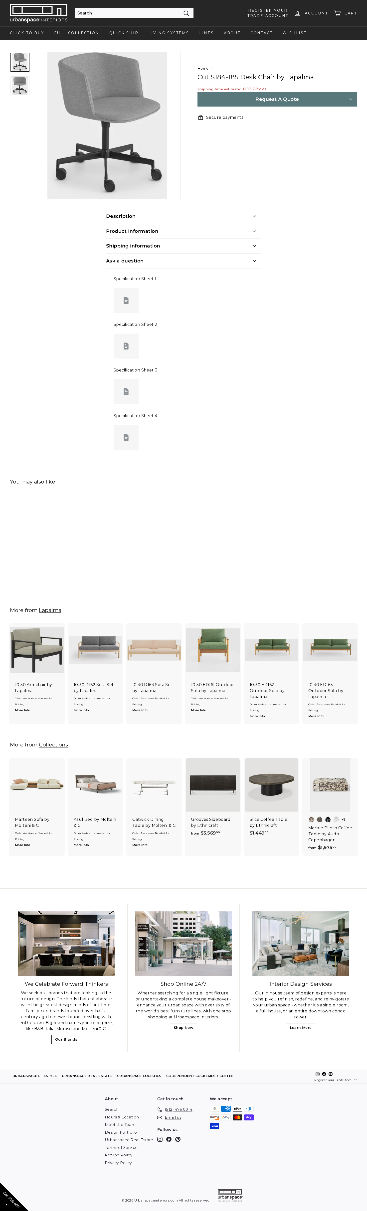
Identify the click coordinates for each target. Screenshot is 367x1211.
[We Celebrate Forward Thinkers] (66, 943)
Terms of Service (121, 1147)
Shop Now (185, 1029)
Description (121, 216)
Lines (206, 33)
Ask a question (125, 261)
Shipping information (133, 246)
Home (203, 68)
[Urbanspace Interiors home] (230, 1196)
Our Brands (68, 1040)
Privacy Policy (118, 1162)
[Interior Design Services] (300, 943)
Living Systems (169, 33)
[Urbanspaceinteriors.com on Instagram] (160, 1139)
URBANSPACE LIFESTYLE (34, 1076)
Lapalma (50, 610)
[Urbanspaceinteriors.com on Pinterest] (178, 1139)
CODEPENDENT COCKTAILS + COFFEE (200, 1076)
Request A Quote (277, 99)
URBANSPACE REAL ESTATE (87, 1076)
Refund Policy (118, 1155)
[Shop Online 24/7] (183, 943)
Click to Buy (27, 33)
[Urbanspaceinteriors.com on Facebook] (169, 1139)
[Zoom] (107, 125)
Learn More (302, 1029)
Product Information (132, 231)
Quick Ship (124, 33)
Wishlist (294, 33)
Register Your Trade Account (335, 1080)
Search (112, 1109)
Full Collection (76, 33)
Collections (53, 744)
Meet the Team (120, 1124)
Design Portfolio (121, 1132)
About (232, 33)
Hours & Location (122, 1117)
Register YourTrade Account (267, 13)
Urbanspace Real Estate (129, 1139)
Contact (261, 33)
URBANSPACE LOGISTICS (139, 1076)
